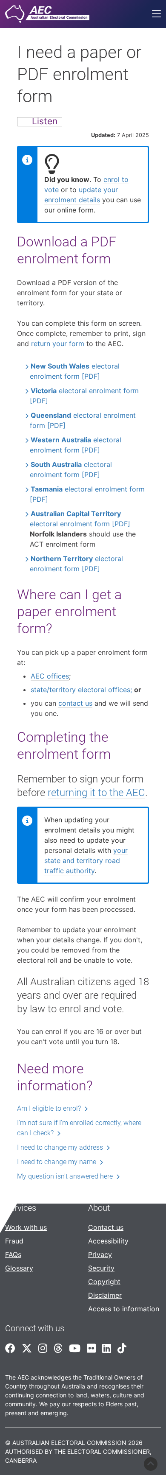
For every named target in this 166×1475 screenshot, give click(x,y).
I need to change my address (60, 1147)
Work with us (26, 1227)
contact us (75, 703)
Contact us (105, 1227)
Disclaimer (105, 1295)
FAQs (13, 1254)
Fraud (14, 1241)
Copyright (104, 1281)
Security (101, 1268)
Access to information (123, 1309)
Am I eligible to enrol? (49, 1108)
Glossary (19, 1268)
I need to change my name (56, 1162)
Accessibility (108, 1241)
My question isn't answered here (65, 1176)
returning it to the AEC (96, 793)
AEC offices (50, 676)
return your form (57, 343)
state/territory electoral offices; (81, 689)
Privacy (100, 1254)
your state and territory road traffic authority (86, 860)
